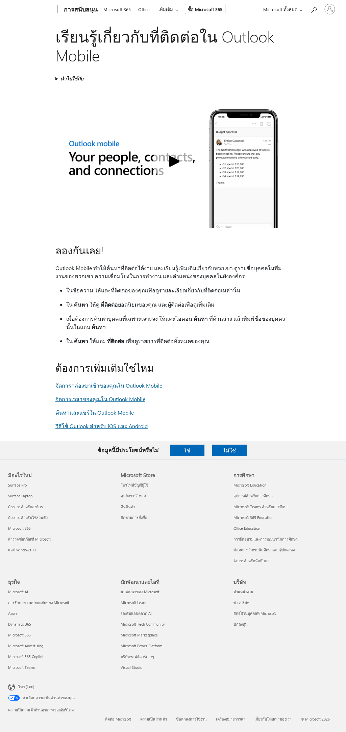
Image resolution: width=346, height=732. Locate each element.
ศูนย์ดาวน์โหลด (133, 495)
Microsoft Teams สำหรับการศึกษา (261, 506)
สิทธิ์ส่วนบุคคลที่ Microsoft (254, 613)
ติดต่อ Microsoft (118, 719)
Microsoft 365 (117, 9)
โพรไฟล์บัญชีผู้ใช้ (134, 485)
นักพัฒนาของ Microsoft (140, 591)
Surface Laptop (20, 495)
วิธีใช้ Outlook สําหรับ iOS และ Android (101, 425)
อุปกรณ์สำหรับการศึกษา (253, 495)
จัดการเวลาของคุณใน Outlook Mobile (100, 398)
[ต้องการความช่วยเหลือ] (313, 8)
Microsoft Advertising (25, 645)
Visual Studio (131, 667)
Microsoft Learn (133, 602)
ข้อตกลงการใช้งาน (191, 719)
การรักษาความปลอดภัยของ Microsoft (38, 602)
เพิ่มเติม (165, 9)
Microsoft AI (18, 591)
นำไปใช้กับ (71, 78)
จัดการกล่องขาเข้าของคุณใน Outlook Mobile (108, 385)
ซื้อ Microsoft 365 (205, 9)
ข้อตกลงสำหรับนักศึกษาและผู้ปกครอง (264, 549)
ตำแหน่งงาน (243, 591)
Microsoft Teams (21, 667)
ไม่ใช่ (229, 450)
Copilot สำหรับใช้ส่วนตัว (28, 517)
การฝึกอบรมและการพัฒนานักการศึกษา (265, 539)
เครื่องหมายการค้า (230, 719)
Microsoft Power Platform (141, 645)
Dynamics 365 (19, 624)
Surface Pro (17, 485)
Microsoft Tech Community (143, 624)
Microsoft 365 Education (253, 517)
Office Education (246, 528)
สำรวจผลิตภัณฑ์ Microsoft (29, 539)
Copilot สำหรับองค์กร (25, 506)
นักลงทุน (240, 624)
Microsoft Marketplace (139, 634)
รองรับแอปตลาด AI (136, 613)
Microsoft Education (249, 485)
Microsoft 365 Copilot (26, 656)
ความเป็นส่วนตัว (153, 719)
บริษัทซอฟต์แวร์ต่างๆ (137, 656)
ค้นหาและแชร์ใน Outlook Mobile (94, 412)
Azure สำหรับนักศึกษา (251, 560)
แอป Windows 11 (22, 549)
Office (144, 9)
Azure (13, 613)
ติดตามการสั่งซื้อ (134, 517)
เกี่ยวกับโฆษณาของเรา (273, 719)
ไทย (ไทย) (26, 686)
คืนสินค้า (128, 506)
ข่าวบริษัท (241, 602)
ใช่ (187, 450)
